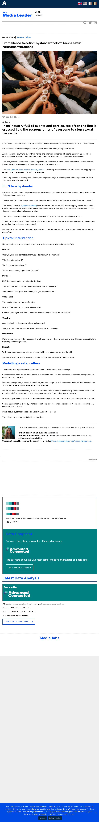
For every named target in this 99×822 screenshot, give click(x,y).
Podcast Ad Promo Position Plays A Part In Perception (36, 518)
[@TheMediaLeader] (90, 22)
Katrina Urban (23, 37)
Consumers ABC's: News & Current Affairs (19, 612)
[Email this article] (15, 117)
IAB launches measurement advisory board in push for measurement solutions (33, 604)
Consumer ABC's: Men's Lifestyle (15, 616)
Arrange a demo (19, 567)
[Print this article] (19, 117)
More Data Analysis (17, 621)
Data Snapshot (19, 534)
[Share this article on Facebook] (11, 117)
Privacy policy (55, 818)
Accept (43, 818)
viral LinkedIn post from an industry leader (25, 170)
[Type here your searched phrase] (85, 22)
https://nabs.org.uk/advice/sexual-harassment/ (71, 441)
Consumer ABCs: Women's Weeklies (16, 608)
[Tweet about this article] (3, 117)
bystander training (29, 206)
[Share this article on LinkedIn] (7, 117)
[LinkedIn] (95, 22)
